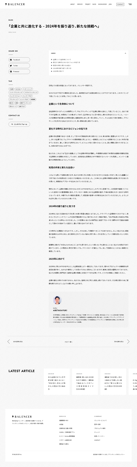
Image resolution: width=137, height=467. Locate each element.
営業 (16, 103)
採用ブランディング (25, 103)
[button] (19, 59)
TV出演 (11, 89)
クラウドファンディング (31, 92)
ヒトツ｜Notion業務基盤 (67, 436)
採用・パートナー (99, 436)
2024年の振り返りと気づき (62, 68)
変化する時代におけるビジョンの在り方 (66, 62)
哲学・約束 (97, 424)
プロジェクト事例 (99, 428)
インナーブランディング (16, 92)
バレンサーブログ (27, 96)
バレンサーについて (100, 420)
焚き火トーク (13, 106)
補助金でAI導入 (64, 444)
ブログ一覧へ (69, 342)
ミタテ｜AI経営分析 (65, 440)
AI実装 (61, 424)
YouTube (18, 89)
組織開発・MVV (63, 420)
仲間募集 (33, 99)
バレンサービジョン (15, 96)
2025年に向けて (58, 71)
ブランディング (14, 99)
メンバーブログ (24, 99)
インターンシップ (27, 89)
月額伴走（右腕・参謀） (66, 428)
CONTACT (97, 440)
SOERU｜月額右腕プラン (67, 432)
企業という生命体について (62, 59)
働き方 (11, 103)
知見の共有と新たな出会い (62, 65)
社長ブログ (22, 106)
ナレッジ (97, 432)
